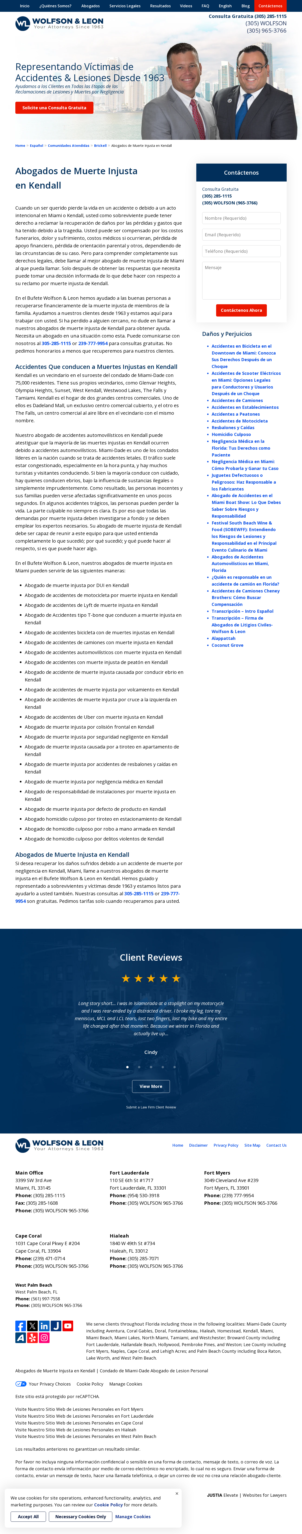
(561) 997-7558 (45, 1299)
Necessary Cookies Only (80, 1516)
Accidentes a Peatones (236, 414)
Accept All (28, 1516)
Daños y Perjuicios (227, 334)
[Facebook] (20, 1326)
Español (36, 145)
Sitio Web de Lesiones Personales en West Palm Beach (101, 1436)
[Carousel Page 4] (163, 1067)
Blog (246, 5)
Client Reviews (151, 957)
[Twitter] (32, 1326)
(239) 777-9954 (238, 1195)
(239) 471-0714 (49, 1258)
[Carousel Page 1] (127, 1067)
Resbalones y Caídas (233, 427)
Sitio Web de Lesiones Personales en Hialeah (91, 1430)
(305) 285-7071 (143, 1258)
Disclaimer (198, 1145)
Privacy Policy (226, 1145)
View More (151, 1086)
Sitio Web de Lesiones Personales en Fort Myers (94, 1409)
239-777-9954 (93, 343)
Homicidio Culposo (231, 434)
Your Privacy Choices (50, 1384)
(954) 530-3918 (143, 1195)
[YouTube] (68, 1326)
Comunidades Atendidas (68, 145)
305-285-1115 (56, 343)
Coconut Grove (227, 645)
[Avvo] (20, 1337)
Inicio (24, 5)
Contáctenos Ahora (241, 310)
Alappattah (223, 638)
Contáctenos (270, 5)
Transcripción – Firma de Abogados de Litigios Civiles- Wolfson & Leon (242, 624)
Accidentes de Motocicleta (240, 421)
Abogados (90, 5)
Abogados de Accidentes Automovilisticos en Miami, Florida (240, 563)
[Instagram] (44, 1337)
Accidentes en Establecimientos (245, 407)
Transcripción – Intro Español (242, 611)
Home (20, 145)
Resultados (160, 5)
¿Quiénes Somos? (55, 5)
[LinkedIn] (44, 1326)
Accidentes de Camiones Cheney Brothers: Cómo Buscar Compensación (246, 597)
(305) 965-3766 (267, 30)
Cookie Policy (90, 1384)
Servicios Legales (125, 5)
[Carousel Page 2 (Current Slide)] (139, 1067)
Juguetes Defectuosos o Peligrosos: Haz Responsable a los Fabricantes (244, 482)
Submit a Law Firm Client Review (151, 1107)
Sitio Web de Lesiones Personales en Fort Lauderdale (100, 1416)
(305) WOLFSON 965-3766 (60, 1210)
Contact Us (276, 1145)
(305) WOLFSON (266, 23)
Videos (186, 5)
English (225, 5)
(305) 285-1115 (49, 1195)
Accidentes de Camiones (237, 400)
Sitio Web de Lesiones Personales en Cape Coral (94, 1423)
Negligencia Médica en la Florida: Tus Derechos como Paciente (241, 448)
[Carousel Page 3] (151, 1067)
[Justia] (56, 1326)
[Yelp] (32, 1337)
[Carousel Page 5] (174, 1067)
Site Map (252, 1145)
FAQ (205, 5)
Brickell (100, 145)
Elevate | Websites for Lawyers (247, 1495)
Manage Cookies (125, 1384)
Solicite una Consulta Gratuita (54, 107)
